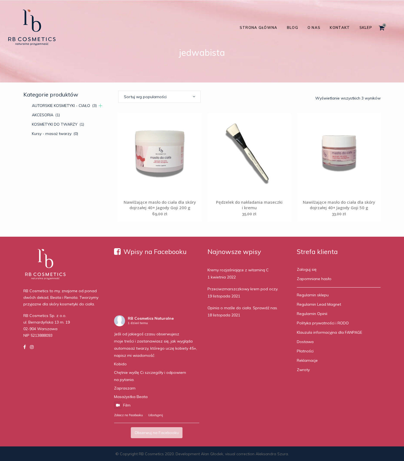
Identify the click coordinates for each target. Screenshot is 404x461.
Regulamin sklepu (313, 294)
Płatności (305, 351)
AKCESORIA (46, 114)
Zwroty (303, 369)
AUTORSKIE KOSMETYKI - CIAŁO (64, 105)
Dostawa (305, 341)
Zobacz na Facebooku (128, 415)
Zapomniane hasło (314, 278)
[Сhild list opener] (100, 105)
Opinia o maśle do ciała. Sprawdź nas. (242, 307)
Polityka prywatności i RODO (323, 323)
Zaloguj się (307, 269)
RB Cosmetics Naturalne (151, 318)
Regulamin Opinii (312, 313)
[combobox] (159, 97)
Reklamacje (307, 360)
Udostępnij (155, 415)
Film (127, 405)
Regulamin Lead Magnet (319, 304)
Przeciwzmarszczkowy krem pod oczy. (242, 288)
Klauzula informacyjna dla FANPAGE (329, 332)
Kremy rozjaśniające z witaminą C (238, 269)
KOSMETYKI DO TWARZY (58, 124)
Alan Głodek (212, 453)
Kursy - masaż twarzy (55, 133)
